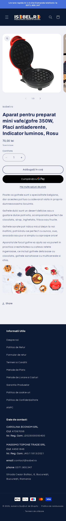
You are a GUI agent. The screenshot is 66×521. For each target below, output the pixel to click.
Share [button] (9, 303)
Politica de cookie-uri (18, 392)
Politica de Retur (15, 347)
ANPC (9, 407)
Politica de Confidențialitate (22, 400)
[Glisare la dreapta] (40, 98)
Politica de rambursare (52, 506)
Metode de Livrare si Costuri (22, 377)
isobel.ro (15, 506)
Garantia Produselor (17, 385)
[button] (6, 17)
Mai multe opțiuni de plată (33, 187)
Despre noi (12, 340)
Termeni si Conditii (16, 362)
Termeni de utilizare (34, 511)
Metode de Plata (15, 370)
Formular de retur (16, 355)
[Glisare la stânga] (25, 98)
